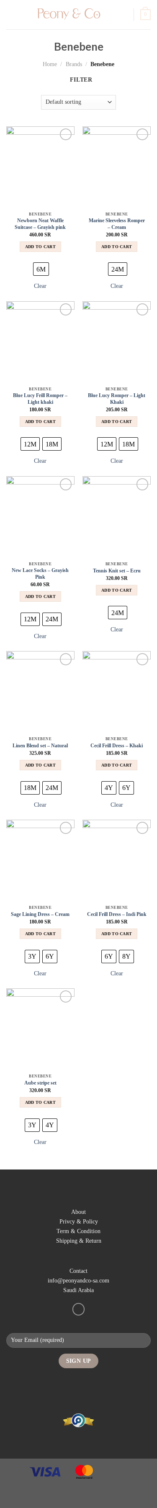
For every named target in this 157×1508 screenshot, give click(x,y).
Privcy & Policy (78, 1221)
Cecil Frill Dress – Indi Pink (117, 914)
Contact (78, 1270)
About (78, 1211)
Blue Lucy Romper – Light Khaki (116, 398)
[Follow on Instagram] (78, 1309)
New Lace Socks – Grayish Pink (40, 573)
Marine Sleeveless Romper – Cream (117, 224)
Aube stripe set (40, 1083)
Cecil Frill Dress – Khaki (116, 746)
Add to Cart (40, 246)
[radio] (41, 269)
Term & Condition (78, 1231)
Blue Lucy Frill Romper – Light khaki (40, 398)
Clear (40, 285)
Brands (74, 64)
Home (50, 64)
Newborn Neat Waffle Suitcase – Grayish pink (40, 224)
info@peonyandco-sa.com (78, 1280)
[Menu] (10, 14)
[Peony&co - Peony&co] (67, 14)
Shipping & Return (78, 1240)
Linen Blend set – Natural (40, 746)
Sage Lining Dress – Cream (40, 914)
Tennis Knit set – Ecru (117, 571)
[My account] (123, 14)
